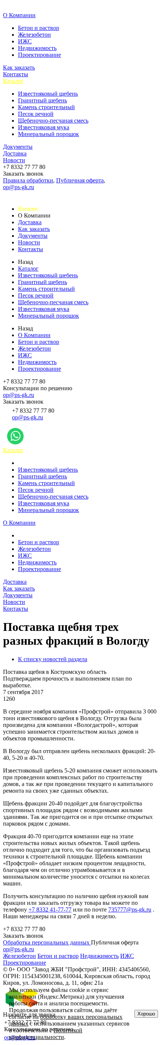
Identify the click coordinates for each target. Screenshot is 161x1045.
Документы (18, 147)
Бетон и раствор (38, 28)
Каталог (13, 81)
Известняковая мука (43, 127)
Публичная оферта (80, 180)
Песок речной (36, 114)
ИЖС (25, 41)
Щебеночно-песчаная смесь (53, 120)
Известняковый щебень (48, 93)
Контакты (15, 74)
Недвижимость (37, 48)
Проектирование (39, 55)
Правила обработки (28, 180)
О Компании (19, 15)
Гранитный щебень (42, 100)
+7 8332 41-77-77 (50, 909)
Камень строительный (46, 107)
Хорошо (146, 1014)
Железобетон (34, 34)
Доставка (15, 153)
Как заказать (19, 67)
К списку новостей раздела (52, 659)
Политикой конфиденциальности (45, 1033)
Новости (14, 160)
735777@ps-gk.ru (129, 909)
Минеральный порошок (48, 134)
